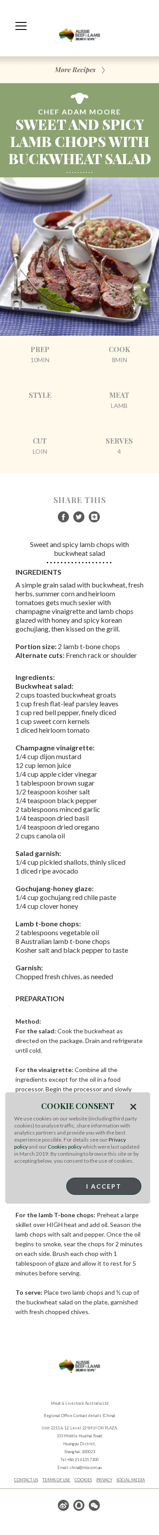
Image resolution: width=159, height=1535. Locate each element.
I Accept (103, 1186)
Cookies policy (65, 1146)
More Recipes (75, 69)
